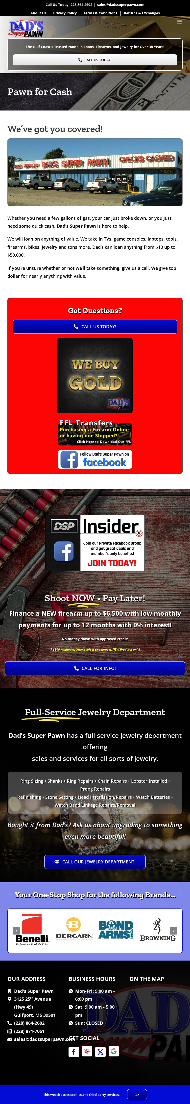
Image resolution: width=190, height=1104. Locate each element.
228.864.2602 (81, 4)
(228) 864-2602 (29, 1023)
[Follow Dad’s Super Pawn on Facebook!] (95, 452)
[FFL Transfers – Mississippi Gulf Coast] (95, 420)
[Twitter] (100, 1052)
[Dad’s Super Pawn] (95, 141)
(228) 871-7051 (29, 1031)
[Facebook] (74, 1052)
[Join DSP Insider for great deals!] (95, 517)
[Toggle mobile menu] (180, 21)
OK (137, 1094)
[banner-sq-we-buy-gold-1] (95, 341)
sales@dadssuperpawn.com (120, 4)
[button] (16, 931)
